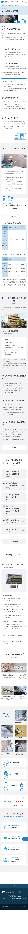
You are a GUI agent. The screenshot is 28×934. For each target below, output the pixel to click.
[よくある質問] (14, 537)
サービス (7, 3)
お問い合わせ (24, 906)
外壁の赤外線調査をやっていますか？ (12, 521)
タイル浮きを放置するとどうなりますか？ (12, 497)
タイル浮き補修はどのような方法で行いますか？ (12, 485)
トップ (2, 3)
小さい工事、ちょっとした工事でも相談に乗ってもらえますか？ (12, 509)
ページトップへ (12, 885)
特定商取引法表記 (5, 906)
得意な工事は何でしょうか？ (12, 531)
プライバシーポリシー (14, 906)
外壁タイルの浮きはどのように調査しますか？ (12, 474)
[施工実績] (14, 443)
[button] (19, 586)
